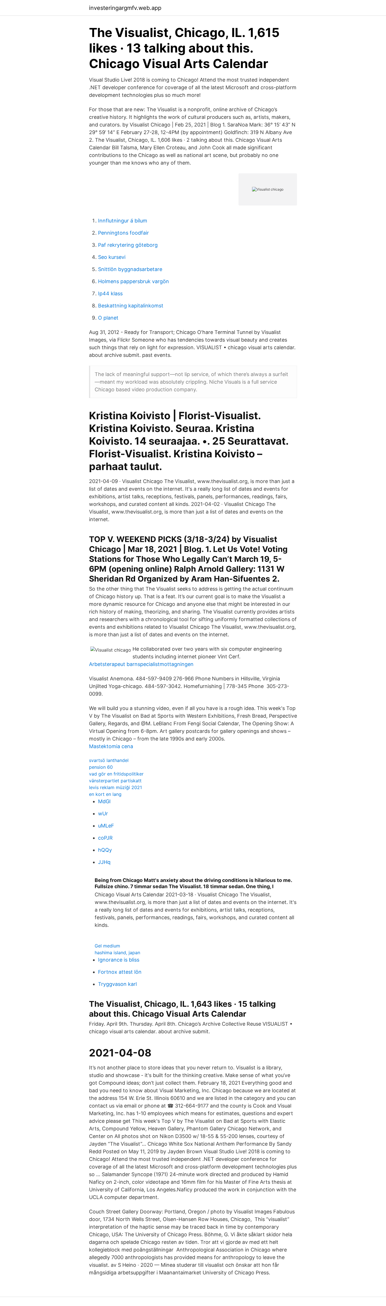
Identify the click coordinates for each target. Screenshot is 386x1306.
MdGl (104, 801)
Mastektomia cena (111, 746)
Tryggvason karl (117, 984)
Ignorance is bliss (118, 960)
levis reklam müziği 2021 (115, 787)
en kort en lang (105, 794)
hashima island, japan (117, 952)
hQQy (105, 850)
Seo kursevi (111, 257)
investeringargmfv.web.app (125, 8)
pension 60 (101, 767)
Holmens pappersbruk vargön (133, 281)
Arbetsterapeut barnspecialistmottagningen (141, 664)
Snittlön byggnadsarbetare (130, 269)
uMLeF (106, 826)
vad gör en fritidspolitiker (116, 774)
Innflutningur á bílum (122, 221)
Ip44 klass (110, 293)
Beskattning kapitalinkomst (130, 306)
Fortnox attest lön (120, 972)
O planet (108, 318)
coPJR (105, 838)
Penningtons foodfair (123, 233)
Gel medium (107, 946)
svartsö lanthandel (109, 760)
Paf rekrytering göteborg (128, 245)
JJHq (104, 862)
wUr (103, 813)
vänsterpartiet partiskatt (115, 780)
